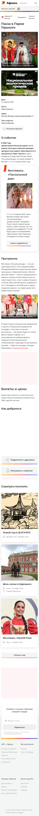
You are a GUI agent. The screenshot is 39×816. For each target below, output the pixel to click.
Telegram (24, 790)
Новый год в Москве (9, 790)
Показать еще (19, 655)
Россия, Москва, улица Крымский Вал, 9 (17, 116)
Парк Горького (7, 109)
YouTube (24, 787)
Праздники (22, 17)
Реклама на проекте (8, 749)
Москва (23, 749)
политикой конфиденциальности (12, 733)
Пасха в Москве (32, 17)
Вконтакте (25, 783)
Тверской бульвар (20, 348)
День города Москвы (9, 793)
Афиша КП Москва (8, 17)
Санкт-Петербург (27, 752)
